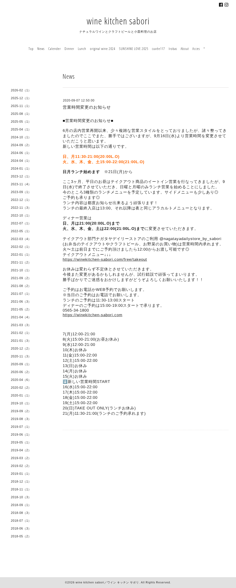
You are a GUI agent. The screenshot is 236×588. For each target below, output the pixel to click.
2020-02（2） (21, 387)
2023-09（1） (21, 192)
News (40, 48)
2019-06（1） (21, 434)
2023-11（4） (21, 184)
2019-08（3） (21, 419)
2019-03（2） (21, 458)
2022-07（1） (21, 223)
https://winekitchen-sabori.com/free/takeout (105, 259)
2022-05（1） (21, 231)
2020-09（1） (21, 364)
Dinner (69, 48)
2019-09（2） (21, 411)
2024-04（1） (21, 160)
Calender (54, 48)
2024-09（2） (21, 145)
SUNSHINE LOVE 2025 (133, 48)
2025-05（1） (21, 121)
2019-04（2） (21, 450)
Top (31, 48)
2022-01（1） (21, 254)
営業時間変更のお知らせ (87, 107)
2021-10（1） (21, 270)
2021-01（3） (21, 340)
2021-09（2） (21, 278)
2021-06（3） (21, 301)
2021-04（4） (21, 317)
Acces (196, 48)
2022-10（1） (21, 215)
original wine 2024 (102, 48)
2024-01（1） (21, 168)
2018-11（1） (21, 489)
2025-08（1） (21, 114)
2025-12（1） (21, 98)
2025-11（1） (21, 106)
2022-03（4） (21, 239)
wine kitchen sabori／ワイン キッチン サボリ (107, 582)
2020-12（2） (21, 348)
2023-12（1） (21, 176)
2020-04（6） (21, 380)
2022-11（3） (21, 207)
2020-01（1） (21, 395)
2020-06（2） (21, 372)
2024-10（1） (21, 137)
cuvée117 (158, 48)
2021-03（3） (21, 325)
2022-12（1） (21, 200)
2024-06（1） (21, 153)
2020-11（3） (21, 356)
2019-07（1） (21, 427)
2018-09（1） (21, 505)
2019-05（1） (21, 442)
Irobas (173, 48)
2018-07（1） (21, 520)
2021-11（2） (21, 262)
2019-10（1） (21, 403)
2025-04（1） (21, 129)
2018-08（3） (21, 513)
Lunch (82, 48)
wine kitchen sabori (118, 20)
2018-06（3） (21, 528)
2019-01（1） (21, 473)
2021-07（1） (21, 293)
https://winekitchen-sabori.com (92, 315)
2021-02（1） (21, 333)
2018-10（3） (21, 497)
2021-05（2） (21, 309)
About (185, 48)
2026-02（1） (21, 90)
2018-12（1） (21, 481)
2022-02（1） (21, 247)
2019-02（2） (21, 466)
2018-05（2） (21, 536)
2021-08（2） (21, 286)
